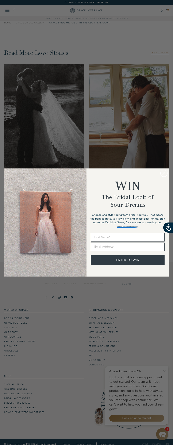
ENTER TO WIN (127, 260)
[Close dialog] (164, 173)
